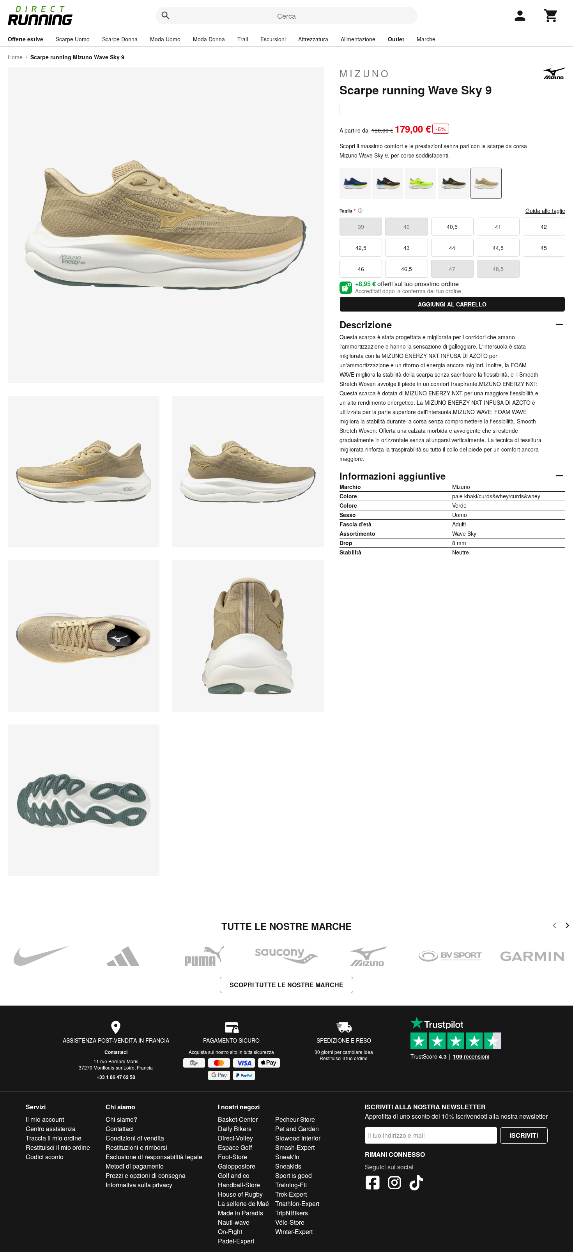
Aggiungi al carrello (452, 304)
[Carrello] (551, 15)
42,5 (360, 247)
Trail (242, 39)
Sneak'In (287, 1156)
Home (15, 57)
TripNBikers (291, 1212)
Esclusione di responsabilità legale (154, 1156)
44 (452, 247)
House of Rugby (240, 1194)
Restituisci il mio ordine (58, 1147)
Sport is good (293, 1175)
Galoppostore (236, 1166)
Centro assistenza (51, 1128)
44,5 (498, 247)
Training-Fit (291, 1184)
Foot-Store (232, 1156)
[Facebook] (372, 1184)
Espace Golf (235, 1147)
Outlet (396, 39)
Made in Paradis (240, 1212)
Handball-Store (239, 1184)
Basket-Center (238, 1119)
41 (498, 226)
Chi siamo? (121, 1119)
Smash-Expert (295, 1147)
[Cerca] (165, 15)
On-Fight (230, 1231)
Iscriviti (524, 1135)
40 (406, 226)
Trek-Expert (291, 1194)
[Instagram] (394, 1184)
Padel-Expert (236, 1240)
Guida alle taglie (545, 210)
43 (406, 247)
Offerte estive (25, 39)
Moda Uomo (165, 39)
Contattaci (115, 1052)
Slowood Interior (297, 1137)
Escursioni (273, 39)
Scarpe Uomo (73, 39)
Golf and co (233, 1175)
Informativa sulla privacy (139, 1184)
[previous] (554, 926)
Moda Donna (209, 39)
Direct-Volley (235, 1137)
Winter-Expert (294, 1231)
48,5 (498, 269)
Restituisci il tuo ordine (344, 1058)
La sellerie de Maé (243, 1203)
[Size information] (360, 210)
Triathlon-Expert (297, 1203)
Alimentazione (358, 39)
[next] (567, 926)
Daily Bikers (234, 1128)
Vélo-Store (289, 1222)
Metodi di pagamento (135, 1166)
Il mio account (45, 1119)
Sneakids (288, 1166)
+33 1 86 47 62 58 (116, 1076)
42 (544, 226)
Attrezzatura (313, 39)
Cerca (286, 16)
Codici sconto (45, 1156)
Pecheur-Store (295, 1119)
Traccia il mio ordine (53, 1137)
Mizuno (365, 73)
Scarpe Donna (120, 39)
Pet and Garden (297, 1128)
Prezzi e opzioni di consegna (146, 1175)
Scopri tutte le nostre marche (286, 984)
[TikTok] (416, 1184)
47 (452, 269)
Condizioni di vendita (135, 1137)
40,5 (452, 226)
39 (361, 226)
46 (361, 269)
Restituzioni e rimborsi (136, 1147)
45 (544, 247)
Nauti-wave (233, 1222)
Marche (426, 39)
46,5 (406, 269)
